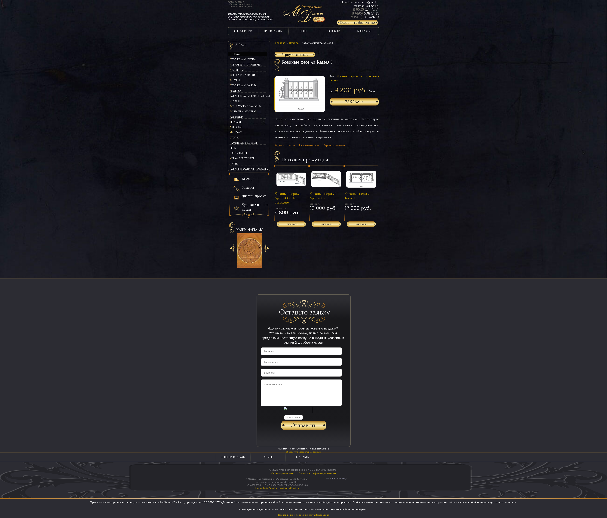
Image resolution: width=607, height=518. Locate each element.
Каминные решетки (243, 142)
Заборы (235, 80)
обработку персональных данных (303, 451)
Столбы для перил (243, 59)
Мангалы (236, 132)
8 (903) (365, 17)
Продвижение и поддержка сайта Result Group (303, 514)
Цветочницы (238, 153)
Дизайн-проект (254, 196)
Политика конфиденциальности (317, 473)
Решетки (235, 90)
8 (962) (366, 9)
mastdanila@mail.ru (366, 6)
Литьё (234, 163)
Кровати (235, 121)
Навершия (236, 116)
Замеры (248, 187)
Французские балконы (245, 106)
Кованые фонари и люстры (248, 168)
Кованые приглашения (246, 64)
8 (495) (365, 13)
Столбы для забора (243, 85)
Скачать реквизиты (282, 473)
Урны (233, 148)
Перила (235, 54)
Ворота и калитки (242, 75)
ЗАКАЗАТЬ (354, 101)
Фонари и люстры (243, 111)
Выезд (246, 179)
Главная (280, 42)
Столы (234, 137)
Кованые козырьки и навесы (248, 95)
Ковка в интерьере (242, 158)
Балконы (236, 101)
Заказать (291, 224)
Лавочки (236, 127)
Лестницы (237, 69)
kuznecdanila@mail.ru (364, 2)
